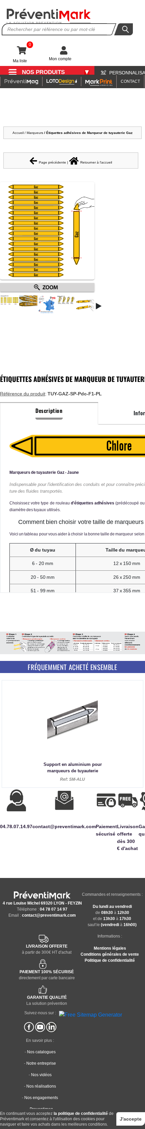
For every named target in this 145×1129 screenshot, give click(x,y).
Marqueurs (35, 133)
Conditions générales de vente (110, 954)
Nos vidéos (41, 1074)
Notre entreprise (41, 1063)
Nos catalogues (41, 1052)
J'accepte (131, 1119)
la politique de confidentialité (81, 1113)
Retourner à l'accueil (96, 162)
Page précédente (52, 162)
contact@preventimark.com (49, 915)
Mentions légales (110, 948)
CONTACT (130, 81)
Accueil (18, 133)
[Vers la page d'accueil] (49, 16)
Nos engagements (41, 1097)
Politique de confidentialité (110, 960)
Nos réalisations (41, 1086)
